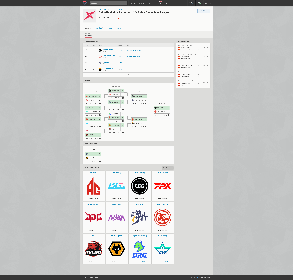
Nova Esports (116, 204)
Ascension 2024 (162, 262)
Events (150, 3)
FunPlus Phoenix (162, 173)
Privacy (91, 277)
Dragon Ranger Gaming (139, 236)
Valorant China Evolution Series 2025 (110, 10)
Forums (132, 3)
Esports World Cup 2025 (133, 50)
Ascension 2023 (139, 262)
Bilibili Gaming (116, 173)
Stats (166, 3)
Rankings (159, 2)
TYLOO (93, 236)
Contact (84, 277)
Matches (141, 3)
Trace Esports (139, 204)
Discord (208, 277)
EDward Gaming (139, 173)
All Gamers (93, 173)
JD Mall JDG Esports (93, 204)
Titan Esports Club (162, 204)
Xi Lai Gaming (162, 236)
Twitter (201, 277)
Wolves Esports (116, 236)
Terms (96, 277)
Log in (207, 3)
